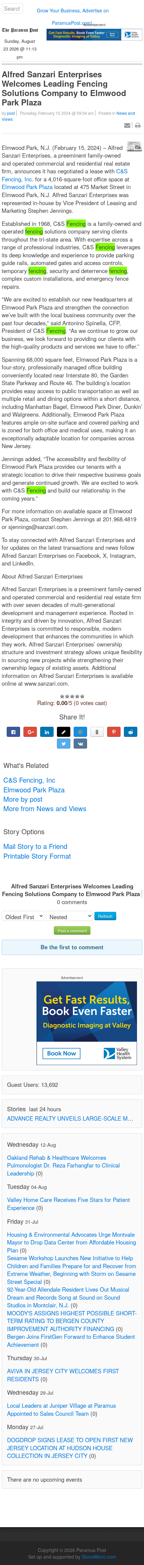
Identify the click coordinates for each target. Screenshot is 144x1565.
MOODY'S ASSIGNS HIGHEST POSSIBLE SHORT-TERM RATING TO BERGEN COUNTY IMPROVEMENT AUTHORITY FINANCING (72, 1321)
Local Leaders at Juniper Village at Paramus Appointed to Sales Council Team (61, 1409)
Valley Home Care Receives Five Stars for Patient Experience (68, 1204)
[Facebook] (13, 732)
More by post (23, 799)
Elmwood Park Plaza (28, 187)
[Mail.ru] (80, 732)
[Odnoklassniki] (97, 732)
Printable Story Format (37, 856)
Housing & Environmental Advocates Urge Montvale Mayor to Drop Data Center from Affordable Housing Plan (71, 1242)
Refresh (105, 916)
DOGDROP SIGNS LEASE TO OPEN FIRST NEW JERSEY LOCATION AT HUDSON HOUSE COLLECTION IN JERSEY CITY (70, 1448)
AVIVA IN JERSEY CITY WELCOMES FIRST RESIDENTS (63, 1375)
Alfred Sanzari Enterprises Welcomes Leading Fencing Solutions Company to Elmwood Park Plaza (64, 88)
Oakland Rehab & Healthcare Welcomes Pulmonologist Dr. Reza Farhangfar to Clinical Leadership (63, 1165)
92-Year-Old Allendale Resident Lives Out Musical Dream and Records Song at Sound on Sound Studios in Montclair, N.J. (68, 1297)
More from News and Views (44, 808)
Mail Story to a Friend (35, 846)
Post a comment (72, 930)
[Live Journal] (63, 732)
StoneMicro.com (99, 1556)
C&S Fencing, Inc (29, 780)
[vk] (80, 743)
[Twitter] (63, 743)
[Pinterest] (114, 732)
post (11, 113)
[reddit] (130, 732)
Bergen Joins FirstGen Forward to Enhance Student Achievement (71, 1340)
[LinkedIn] (47, 732)
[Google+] (30, 732)
